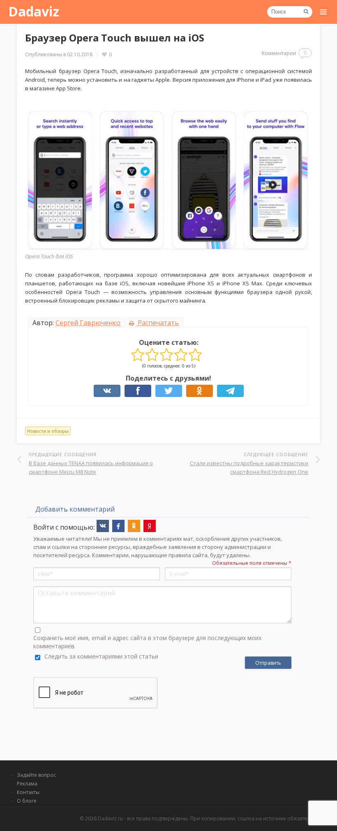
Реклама (27, 783)
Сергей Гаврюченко (87, 322)
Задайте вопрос (36, 774)
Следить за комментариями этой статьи (101, 656)
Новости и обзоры (48, 431)
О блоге (27, 800)
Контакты (28, 792)
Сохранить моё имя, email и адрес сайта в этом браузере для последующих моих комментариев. (147, 642)
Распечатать (157, 322)
